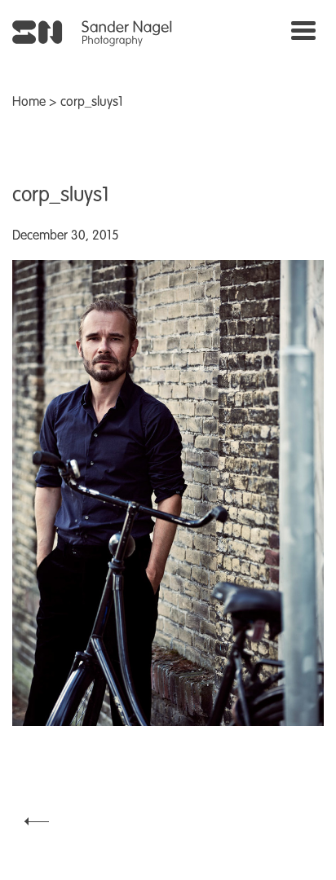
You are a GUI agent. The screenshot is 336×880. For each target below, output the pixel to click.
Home (29, 102)
